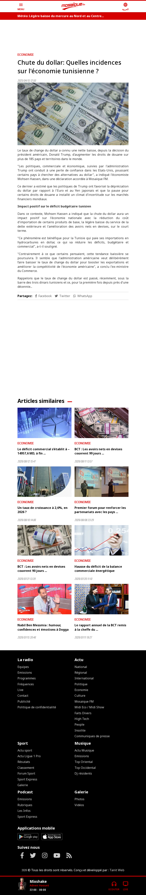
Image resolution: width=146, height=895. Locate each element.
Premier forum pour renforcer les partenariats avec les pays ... (100, 510)
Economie (25, 55)
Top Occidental (85, 768)
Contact (22, 695)
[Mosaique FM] (73, 6)
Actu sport (24, 750)
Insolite (80, 730)
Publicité (23, 701)
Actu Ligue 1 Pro (29, 756)
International (84, 678)
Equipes (23, 667)
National (81, 667)
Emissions (24, 672)
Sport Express (27, 779)
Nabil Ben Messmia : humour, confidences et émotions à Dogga (43, 627)
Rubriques (24, 805)
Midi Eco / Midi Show (89, 707)
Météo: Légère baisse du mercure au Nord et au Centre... (60, 16)
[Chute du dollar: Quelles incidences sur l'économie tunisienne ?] (73, 114)
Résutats (23, 762)
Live (20, 690)
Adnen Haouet (39, 885)
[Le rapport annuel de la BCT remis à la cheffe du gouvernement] (102, 599)
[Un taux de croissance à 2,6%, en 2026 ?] (44, 481)
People (79, 724)
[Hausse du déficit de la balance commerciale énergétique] (102, 540)
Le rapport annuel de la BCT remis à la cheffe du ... (100, 627)
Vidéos (79, 805)
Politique (81, 684)
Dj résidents (83, 773)
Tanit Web (117, 870)
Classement (25, 768)
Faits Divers (83, 713)
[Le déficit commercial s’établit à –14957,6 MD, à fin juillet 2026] (44, 423)
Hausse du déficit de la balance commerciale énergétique (98, 568)
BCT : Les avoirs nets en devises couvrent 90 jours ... (41, 568)
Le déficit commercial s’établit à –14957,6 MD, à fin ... (43, 451)
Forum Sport (26, 773)
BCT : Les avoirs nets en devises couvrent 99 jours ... (98, 451)
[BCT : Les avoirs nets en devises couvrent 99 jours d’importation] (102, 423)
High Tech (82, 719)
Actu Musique (84, 750)
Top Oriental (84, 762)
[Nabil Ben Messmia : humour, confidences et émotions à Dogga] (44, 599)
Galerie (22, 785)
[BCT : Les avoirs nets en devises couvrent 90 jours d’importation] (44, 540)
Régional (81, 672)
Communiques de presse (92, 736)
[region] (73, 34)
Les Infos (24, 811)
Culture (80, 695)
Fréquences (25, 684)
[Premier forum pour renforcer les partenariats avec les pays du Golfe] (102, 481)
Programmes (26, 678)
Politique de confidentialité (36, 707)
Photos (79, 799)
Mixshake (38, 881)
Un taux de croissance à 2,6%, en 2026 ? (42, 510)
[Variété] (22, 884)
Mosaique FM (84, 701)
